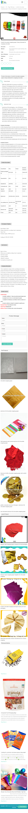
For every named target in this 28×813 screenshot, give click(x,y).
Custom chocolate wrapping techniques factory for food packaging (13, 632)
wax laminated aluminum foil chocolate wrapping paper (13, 536)
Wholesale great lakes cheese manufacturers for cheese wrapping (13, 664)
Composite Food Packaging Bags (8, 738)
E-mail (3, 328)
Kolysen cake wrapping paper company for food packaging (14, 569)
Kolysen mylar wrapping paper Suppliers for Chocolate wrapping (13, 601)
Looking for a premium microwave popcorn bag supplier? (14, 777)
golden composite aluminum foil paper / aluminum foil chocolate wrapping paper (13, 505)
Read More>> (4, 699)
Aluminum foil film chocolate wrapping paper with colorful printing (13, 474)
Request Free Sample (7, 68)
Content (3, 334)
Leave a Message (7, 343)
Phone (2, 323)
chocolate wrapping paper (6, 380)
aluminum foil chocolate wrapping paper (10, 411)
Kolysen (2, 7)
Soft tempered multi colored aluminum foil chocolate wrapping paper (12, 442)
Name (3, 318)
